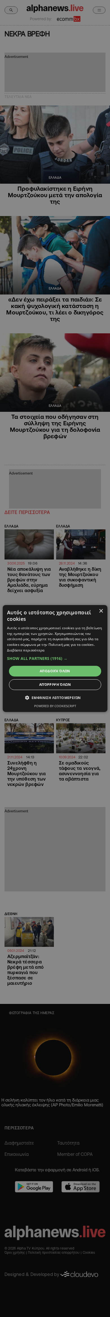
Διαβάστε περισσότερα (26, 650)
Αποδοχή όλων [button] (55, 671)
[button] (55, 658)
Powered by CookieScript (55, 706)
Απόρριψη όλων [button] (55, 684)
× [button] (101, 611)
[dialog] (55, 658)
